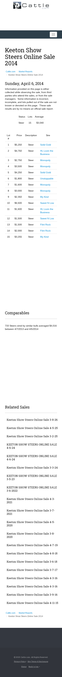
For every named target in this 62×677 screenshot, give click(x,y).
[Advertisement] (31, 274)
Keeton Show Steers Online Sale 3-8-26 (32, 419)
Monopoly (45, 160)
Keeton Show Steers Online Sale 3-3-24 (32, 467)
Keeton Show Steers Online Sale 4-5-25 (32, 428)
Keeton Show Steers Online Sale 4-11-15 (32, 603)
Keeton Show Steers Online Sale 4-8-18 (32, 553)
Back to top (34, 666)
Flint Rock (45, 224)
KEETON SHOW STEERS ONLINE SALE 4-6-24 (32, 446)
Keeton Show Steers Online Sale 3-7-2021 (31, 512)
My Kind (44, 197)
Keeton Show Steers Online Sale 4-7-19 (32, 545)
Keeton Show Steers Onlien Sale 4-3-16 (32, 586)
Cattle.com (10, 71)
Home (23, 666)
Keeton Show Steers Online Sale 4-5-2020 (31, 523)
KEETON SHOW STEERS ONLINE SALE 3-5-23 (32, 477)
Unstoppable (46, 178)
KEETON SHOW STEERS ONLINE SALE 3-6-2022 (32, 489)
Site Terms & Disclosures (38, 661)
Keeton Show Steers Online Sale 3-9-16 (32, 594)
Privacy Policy (20, 661)
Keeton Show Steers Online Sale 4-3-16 (32, 578)
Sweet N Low (47, 203)
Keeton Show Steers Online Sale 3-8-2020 (31, 535)
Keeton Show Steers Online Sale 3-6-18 (32, 561)
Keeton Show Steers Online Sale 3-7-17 (32, 570)
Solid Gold (45, 144)
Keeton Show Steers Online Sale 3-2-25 (32, 436)
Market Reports (25, 71)
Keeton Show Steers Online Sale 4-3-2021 (31, 500)
